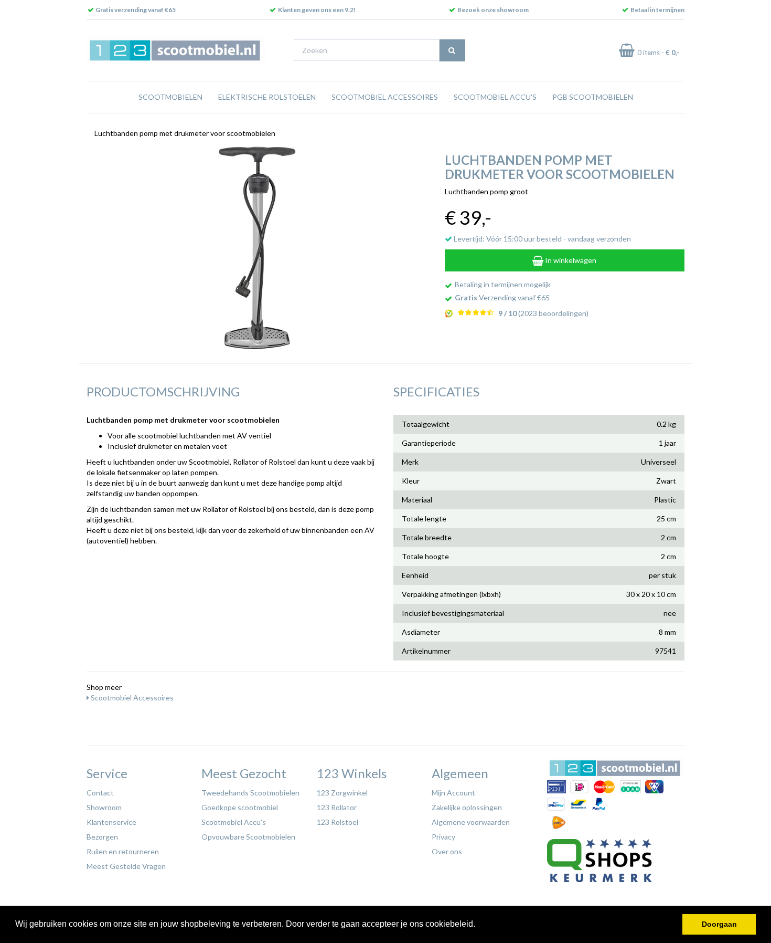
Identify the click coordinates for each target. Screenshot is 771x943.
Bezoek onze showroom (493, 10)
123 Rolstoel (337, 822)
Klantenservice (111, 822)
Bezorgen (102, 836)
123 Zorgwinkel (342, 792)
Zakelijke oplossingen (467, 807)
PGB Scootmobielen (592, 96)
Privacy (443, 836)
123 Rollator (337, 807)
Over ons (447, 851)
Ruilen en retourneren (123, 851)
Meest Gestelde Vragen (126, 866)
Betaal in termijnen (657, 10)
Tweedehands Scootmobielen (250, 792)
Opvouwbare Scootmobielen (248, 836)
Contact (100, 792)
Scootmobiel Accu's (495, 96)
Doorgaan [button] (719, 924)
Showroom (104, 807)
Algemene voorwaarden (471, 822)
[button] (478, 925)
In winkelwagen (569, 260)
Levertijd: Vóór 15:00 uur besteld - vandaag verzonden (541, 238)
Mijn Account (453, 792)
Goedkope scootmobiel (239, 807)
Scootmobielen (170, 96)
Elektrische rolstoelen (267, 96)
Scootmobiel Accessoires (384, 96)
